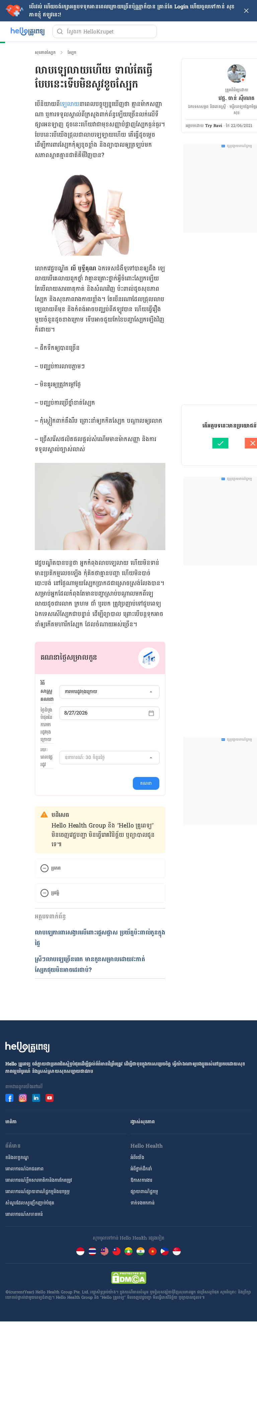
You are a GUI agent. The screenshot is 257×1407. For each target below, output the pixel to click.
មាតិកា (11, 1122)
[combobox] (109, 691)
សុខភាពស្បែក (45, 52)
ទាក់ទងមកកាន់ (143, 1203)
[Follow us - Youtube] (50, 1098)
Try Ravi (213, 125)
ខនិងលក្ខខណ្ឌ (17, 1157)
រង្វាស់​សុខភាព (143, 1122)
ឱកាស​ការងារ (141, 1180)
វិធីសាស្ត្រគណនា (47, 691)
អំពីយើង (137, 1157)
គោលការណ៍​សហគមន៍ (24, 1214)
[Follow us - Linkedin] (36, 1098)
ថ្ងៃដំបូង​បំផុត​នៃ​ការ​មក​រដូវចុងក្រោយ (46, 725)
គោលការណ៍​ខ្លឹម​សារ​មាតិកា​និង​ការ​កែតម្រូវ (38, 1180)
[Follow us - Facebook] (9, 1098)
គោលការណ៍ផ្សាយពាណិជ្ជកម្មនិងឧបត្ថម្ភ (37, 1191)
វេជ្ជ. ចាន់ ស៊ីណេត (237, 98)
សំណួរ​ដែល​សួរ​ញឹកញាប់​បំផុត (29, 1203)
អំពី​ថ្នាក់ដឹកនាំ (141, 1169)
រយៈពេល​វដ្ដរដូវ (46, 757)
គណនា (146, 783)
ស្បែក (72, 52)
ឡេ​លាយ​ (69, 104)
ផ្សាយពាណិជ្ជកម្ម (144, 1191)
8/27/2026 (75, 713)
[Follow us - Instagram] (23, 1098)
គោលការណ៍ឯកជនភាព (24, 1169)
